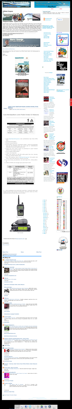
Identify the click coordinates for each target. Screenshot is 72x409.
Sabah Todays (7, 345)
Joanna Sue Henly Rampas (49, 51)
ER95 (18, 109)
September (45, 217)
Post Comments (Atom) (12, 254)
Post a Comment (6, 244)
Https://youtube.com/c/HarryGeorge (9, 48)
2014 (44, 208)
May (44, 223)
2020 (44, 201)
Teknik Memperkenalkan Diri (10, 372)
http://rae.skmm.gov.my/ (24, 157)
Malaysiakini (6, 322)
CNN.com (6, 278)
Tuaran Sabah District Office (49, 78)
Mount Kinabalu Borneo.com (10, 333)
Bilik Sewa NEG (46, 37)
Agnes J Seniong (47, 52)
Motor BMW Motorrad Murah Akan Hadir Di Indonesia (19, 288)
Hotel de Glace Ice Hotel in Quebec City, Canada (18, 373)
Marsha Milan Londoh (48, 53)
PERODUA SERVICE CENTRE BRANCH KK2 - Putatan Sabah (16, 338)
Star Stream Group (8, 361)
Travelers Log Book (8, 383)
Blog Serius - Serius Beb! (9, 267)
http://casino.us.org (3, 0)
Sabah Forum (46, 87)
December (45, 213)
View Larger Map (59, 32)
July (44, 220)
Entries (49, 8)
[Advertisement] (19, 247)
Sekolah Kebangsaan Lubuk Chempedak (11, 357)
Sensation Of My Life (8, 356)
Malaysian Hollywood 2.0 (9, 325)
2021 (44, 200)
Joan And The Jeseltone (48, 58)
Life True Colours (7, 316)
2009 (44, 233)
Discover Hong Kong (47, 45)
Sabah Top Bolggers (47, 82)
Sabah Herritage (47, 42)
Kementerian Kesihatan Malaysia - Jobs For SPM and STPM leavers (52, 136)
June (44, 221)
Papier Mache (46, 56)
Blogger (51, 72)
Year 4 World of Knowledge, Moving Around (11, 368)
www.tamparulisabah (41, 397)
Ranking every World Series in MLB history (12, 299)
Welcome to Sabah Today (9, 391)
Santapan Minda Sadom (9, 348)
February (45, 227)
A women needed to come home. (10, 317)
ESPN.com (6, 298)
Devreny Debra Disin (47, 61)
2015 (44, 207)
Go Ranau (45, 35)
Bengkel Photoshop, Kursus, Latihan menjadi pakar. (14, 264)
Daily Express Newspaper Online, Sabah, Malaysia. (14, 284)
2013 (44, 210)
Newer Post (5, 252)
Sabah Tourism (46, 83)
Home (22, 252)
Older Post (38, 252)
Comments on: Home (8, 281)
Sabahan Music (46, 84)
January (44, 229)
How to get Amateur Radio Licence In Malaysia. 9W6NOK (23, 107)
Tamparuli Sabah (35, 397)
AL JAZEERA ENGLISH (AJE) (10, 259)
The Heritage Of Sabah (8, 380)
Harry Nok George (48, 18)
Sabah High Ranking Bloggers (49, 89)
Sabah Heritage (46, 36)
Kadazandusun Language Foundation (11, 314)
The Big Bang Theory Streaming (41, 398)
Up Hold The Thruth (53, 398)
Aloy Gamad (46, 57)
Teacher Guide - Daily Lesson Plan (11, 367)
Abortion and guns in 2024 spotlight (10, 279)
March (44, 226)
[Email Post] (26, 238)
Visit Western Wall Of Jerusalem (17, 384)
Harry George (7, 311)
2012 (44, 211)
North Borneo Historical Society (10, 336)
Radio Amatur (22, 109)
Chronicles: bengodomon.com (10, 275)
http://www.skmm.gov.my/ (14, 138)
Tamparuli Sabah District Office (49, 79)
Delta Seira (14, 109)
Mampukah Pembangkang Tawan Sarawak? (17, 349)
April (44, 224)
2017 (44, 204)
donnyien (6, 295)
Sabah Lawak (46, 92)
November (45, 214)
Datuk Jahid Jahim (8, 287)
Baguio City (46, 43)
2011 (44, 230)
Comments (57, 8)
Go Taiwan (46, 46)
